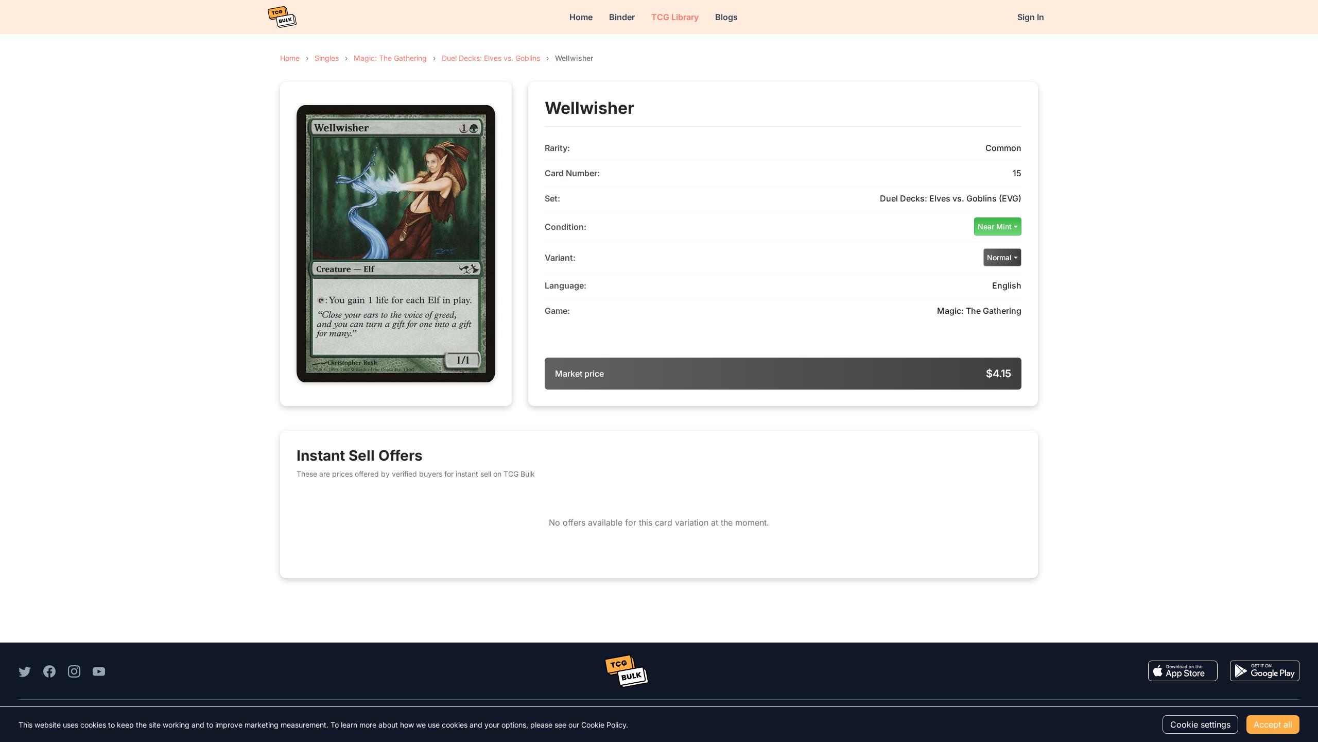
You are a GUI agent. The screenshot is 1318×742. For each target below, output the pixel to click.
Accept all (1273, 724)
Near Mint (995, 226)
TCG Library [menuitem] (675, 17)
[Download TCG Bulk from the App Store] (1183, 671)
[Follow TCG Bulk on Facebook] (49, 671)
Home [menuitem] (581, 17)
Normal (999, 257)
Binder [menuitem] (622, 17)
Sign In (1030, 17)
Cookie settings (1200, 724)
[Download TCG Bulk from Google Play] (1264, 671)
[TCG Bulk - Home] (282, 17)
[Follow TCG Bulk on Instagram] (74, 671)
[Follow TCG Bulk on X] (25, 671)
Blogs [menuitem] (726, 17)
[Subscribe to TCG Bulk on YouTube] (99, 671)
